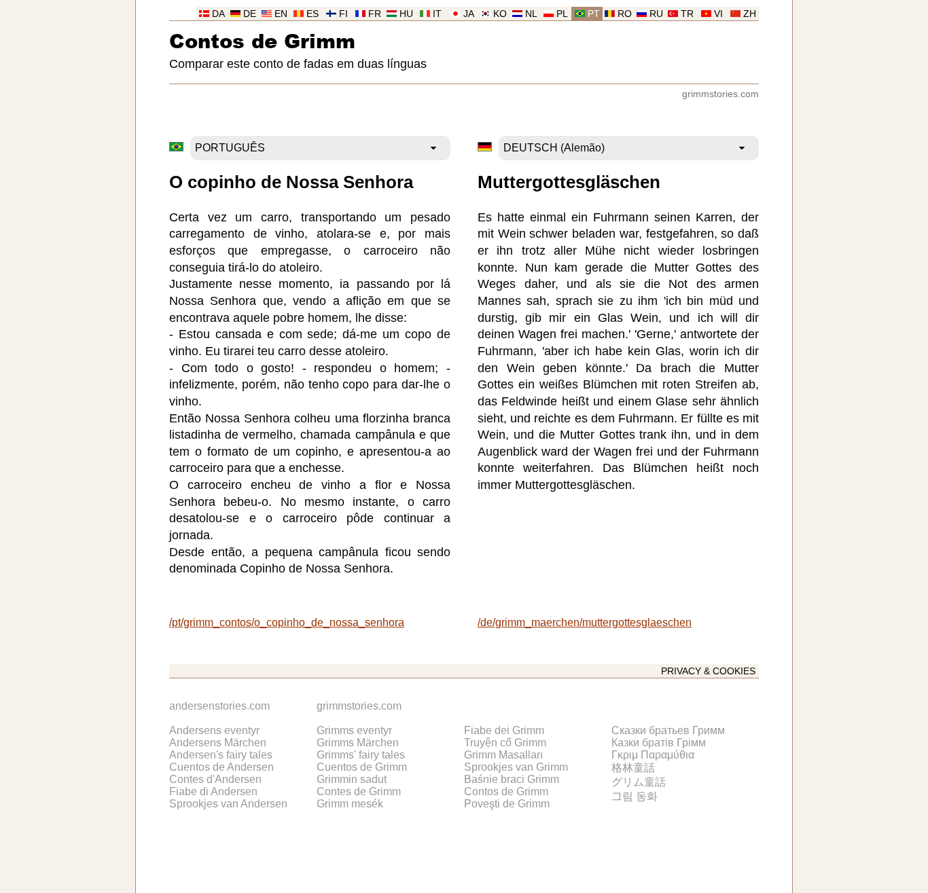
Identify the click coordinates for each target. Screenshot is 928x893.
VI (718, 14)
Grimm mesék (350, 803)
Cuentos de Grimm (362, 767)
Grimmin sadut (352, 779)
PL (562, 14)
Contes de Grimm (359, 791)
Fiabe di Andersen (213, 791)
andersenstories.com (219, 706)
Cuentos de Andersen (221, 767)
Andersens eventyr (214, 730)
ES (312, 14)
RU (656, 14)
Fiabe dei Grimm (504, 730)
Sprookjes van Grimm (516, 767)
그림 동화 (634, 796)
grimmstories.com (720, 94)
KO (500, 14)
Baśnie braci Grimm (511, 779)
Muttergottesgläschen (569, 182)
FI (343, 14)
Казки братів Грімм (658, 742)
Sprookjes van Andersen (228, 803)
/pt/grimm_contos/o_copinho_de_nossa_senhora (286, 622)
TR (687, 14)
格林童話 (633, 767)
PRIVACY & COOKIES (708, 671)
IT (437, 14)
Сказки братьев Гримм (668, 730)
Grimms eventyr (354, 730)
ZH (749, 14)
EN (280, 14)
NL (531, 14)
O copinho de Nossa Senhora (291, 182)
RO (625, 14)
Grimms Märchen (358, 742)
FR (374, 14)
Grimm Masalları (503, 755)
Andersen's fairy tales (220, 755)
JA (468, 14)
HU (406, 14)
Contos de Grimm (262, 40)
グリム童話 (638, 782)
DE (249, 14)
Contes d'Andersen (215, 779)
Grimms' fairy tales (361, 755)
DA (218, 14)
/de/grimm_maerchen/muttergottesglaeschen (585, 622)
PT (594, 14)
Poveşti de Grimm (507, 803)
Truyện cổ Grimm (505, 742)
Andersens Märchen (217, 742)
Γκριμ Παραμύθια (652, 755)
